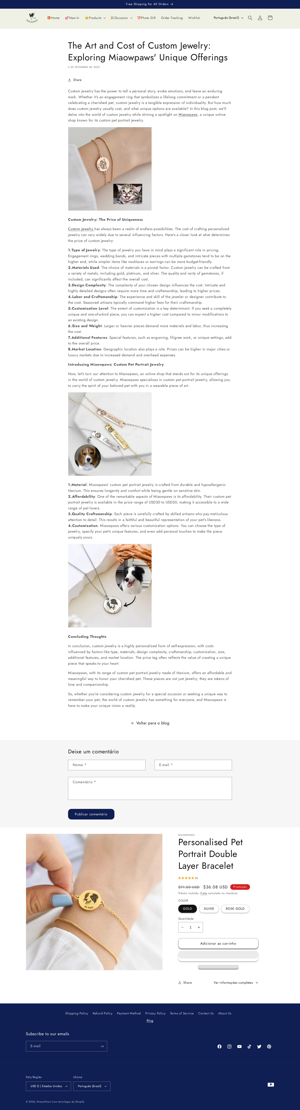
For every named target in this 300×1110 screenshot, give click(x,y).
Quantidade (186, 919)
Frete (204, 893)
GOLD (187, 908)
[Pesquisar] (250, 18)
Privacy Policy (155, 1013)
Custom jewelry (81, 229)
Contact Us (206, 1013)
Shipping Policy (76, 1013)
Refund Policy (102, 1013)
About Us (224, 1013)
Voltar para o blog (152, 723)
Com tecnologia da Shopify (68, 1101)
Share (77, 80)
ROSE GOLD (235, 908)
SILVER (209, 908)
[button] (218, 956)
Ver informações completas (233, 982)
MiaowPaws (44, 1101)
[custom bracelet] (110, 210)
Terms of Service (182, 1013)
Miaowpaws (188, 114)
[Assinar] (102, 1046)
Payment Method (129, 1013)
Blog (150, 1020)
